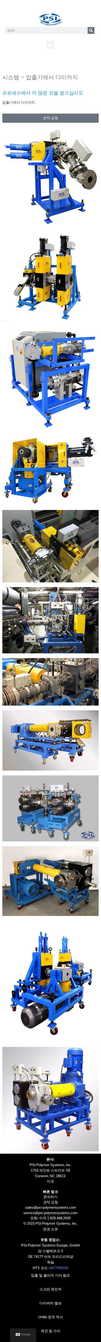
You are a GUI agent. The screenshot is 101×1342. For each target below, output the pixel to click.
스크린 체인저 (50, 1289)
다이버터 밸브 (50, 1303)
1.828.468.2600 (59, 1218)
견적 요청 (50, 1202)
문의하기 (50, 1197)
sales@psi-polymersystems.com (50, 1207)
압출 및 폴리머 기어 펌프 (50, 1275)
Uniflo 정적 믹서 (50, 1317)
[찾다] (91, 30)
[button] (50, 45)
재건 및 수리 (50, 1331)
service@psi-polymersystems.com (50, 1213)
